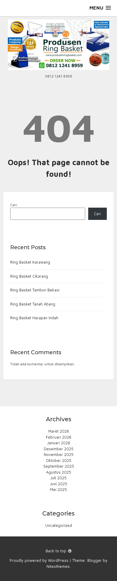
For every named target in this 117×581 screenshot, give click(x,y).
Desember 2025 (59, 448)
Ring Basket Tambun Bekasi (34, 290)
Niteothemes (58, 566)
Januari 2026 (58, 442)
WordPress (58, 560)
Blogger (94, 560)
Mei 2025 (58, 489)
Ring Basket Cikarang (29, 276)
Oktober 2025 (58, 460)
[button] (100, 8)
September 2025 (58, 466)
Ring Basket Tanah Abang (32, 304)
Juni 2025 (58, 483)
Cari (13, 205)
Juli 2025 (58, 477)
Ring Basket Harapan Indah (34, 317)
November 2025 (59, 454)
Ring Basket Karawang (30, 262)
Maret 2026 (58, 431)
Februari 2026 (58, 437)
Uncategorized (58, 525)
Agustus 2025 (58, 472)
